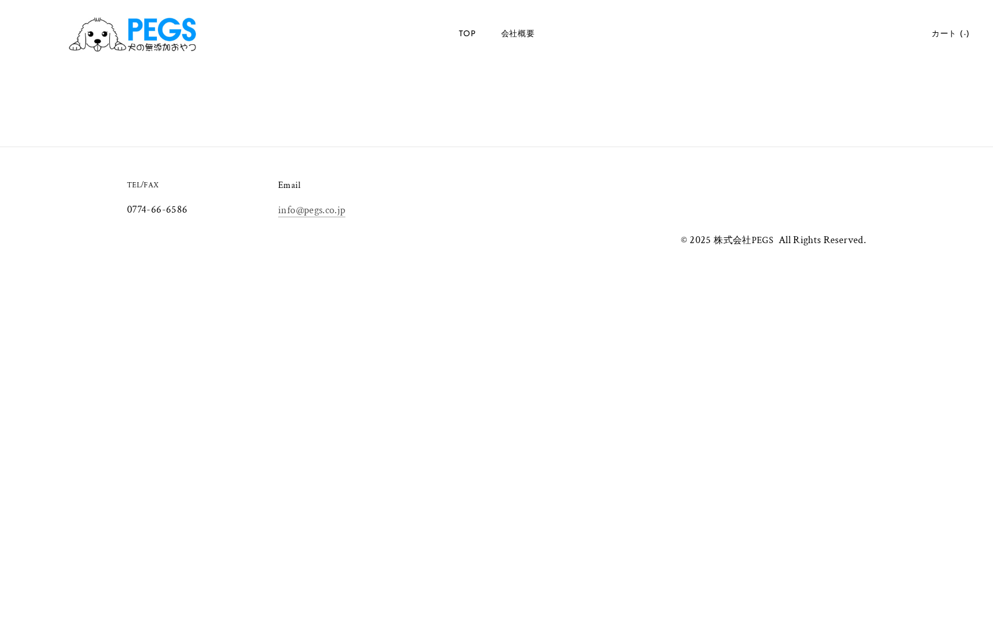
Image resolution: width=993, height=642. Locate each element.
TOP (467, 34)
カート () (951, 34)
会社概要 (518, 34)
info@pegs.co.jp (311, 210)
